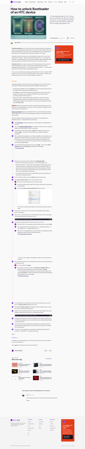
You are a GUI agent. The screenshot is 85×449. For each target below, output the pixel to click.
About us (51, 421)
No (50, 350)
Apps (40, 428)
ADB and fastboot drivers (26, 126)
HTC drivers (20, 122)
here (21, 132)
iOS (56, 1)
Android (49, 1)
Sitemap (72, 445)
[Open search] (70, 2)
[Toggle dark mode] (73, 2)
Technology (60, 1)
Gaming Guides (32, 1)
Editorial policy (53, 428)
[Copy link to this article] (67, 38)
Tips (11, 5)
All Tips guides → (49, 358)
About (69, 445)
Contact (51, 423)
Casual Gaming (40, 1)
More (65, 1)
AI (53, 1)
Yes (46, 350)
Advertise (52, 430)
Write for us (52, 425)
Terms (66, 445)
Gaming (26, 1)
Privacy (63, 445)
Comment (72, 38)
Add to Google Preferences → (64, 59)
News (46, 1)
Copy (50, 219)
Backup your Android (17, 111)
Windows (40, 423)
